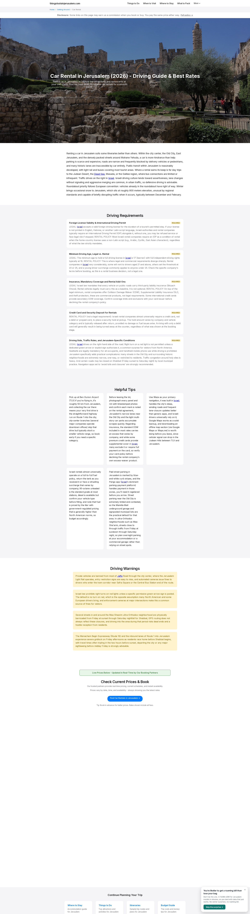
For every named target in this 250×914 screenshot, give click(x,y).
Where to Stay (167, 3)
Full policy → (187, 15)
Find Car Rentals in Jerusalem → (125, 698)
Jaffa (119, 576)
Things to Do (133, 3)
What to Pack (183, 3)
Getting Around (63, 9)
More (196, 3)
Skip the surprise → (214, 907)
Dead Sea (99, 174)
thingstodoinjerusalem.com (65, 3)
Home (52, 9)
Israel (111, 178)
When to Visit (149, 3)
